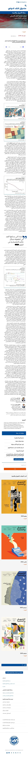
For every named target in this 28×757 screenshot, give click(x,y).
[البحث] (26, 6)
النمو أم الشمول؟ (20, 451)
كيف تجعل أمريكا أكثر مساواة (17, 444)
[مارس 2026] (14, 542)
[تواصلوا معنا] (25, 2)
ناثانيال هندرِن (17, 18)
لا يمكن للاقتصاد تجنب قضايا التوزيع (16, 448)
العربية (24, 32)
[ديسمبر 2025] (14, 588)
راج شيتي (24, 18)
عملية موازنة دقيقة (19, 441)
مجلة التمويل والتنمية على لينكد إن (8, 695)
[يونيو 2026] (14, 497)
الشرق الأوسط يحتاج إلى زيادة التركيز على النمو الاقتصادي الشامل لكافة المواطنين (15, 454)
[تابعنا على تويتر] (20, 752)
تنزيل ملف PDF (22, 36)
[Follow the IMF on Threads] (20, 2)
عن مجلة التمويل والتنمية (6, 681)
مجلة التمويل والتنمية (19, 459)
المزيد (25, 665)
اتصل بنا (4, 686)
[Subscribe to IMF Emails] (7, 752)
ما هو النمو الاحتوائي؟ (19, 438)
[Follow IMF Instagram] (21, 2)
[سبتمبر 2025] (14, 634)
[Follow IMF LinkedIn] (23, 2)
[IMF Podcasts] (17, 2)
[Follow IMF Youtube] (9, 752)
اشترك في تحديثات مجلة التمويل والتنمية (14, 672)
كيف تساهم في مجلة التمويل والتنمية (9, 683)
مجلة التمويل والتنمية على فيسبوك (8, 693)
